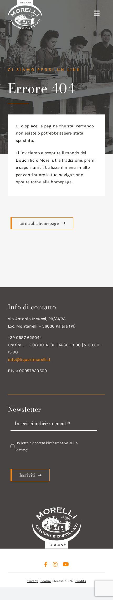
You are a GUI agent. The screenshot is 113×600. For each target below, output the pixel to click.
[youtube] (66, 564)
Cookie (45, 581)
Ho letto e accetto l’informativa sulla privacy (47, 446)
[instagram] (55, 564)
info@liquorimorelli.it (29, 359)
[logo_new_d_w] (56, 508)
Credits (80, 581)
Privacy (32, 581)
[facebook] (46, 564)
